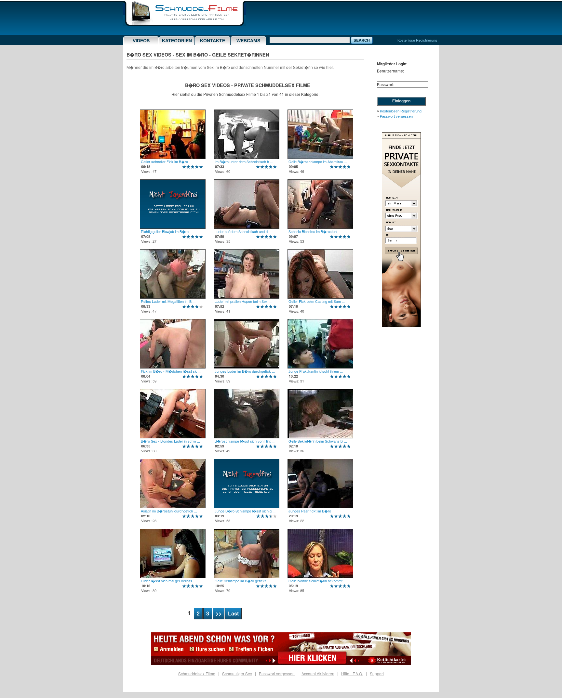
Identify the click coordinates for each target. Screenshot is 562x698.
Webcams (248, 40)
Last (233, 613)
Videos (141, 40)
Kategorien (177, 40)
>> (218, 613)
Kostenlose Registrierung (417, 40)
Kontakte (212, 40)
